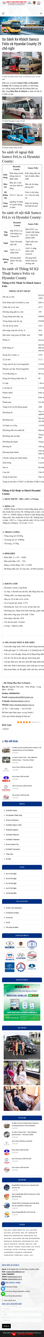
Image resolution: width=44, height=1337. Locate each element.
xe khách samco (18, 1255)
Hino (26, 1233)
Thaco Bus (9, 854)
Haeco (22, 1233)
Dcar (24, 1230)
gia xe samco (7, 1233)
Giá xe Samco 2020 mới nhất (20, 795)
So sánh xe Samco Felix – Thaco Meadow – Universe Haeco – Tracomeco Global (25, 758)
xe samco (26, 1255)
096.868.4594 (25, 1334)
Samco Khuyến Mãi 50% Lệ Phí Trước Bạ (23, 1212)
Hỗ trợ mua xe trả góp (10, 1287)
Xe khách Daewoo (12, 830)
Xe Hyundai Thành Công (14, 815)
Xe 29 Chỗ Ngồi (11, 878)
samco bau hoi (14, 1244)
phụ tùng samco (17, 1241)
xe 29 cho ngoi (8, 1249)
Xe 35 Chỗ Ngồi (11, 883)
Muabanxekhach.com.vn (20, 701)
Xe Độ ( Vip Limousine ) (14, 908)
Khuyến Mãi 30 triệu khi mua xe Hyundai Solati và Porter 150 (25, 1186)
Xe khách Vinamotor (13, 839)
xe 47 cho (15, 1249)
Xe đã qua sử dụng (12, 913)
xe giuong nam (18, 1252)
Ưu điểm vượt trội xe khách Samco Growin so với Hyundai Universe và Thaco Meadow (26, 749)
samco (36, 1241)
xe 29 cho (37, 1246)
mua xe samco (8, 1238)
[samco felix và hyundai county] (22, 63)
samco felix (22, 1244)
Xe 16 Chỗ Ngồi (11, 874)
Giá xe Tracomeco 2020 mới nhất (22, 786)
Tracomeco (17, 1246)
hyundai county (8, 1235)
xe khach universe (8, 1255)
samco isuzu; (29, 1244)
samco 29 (6, 1244)
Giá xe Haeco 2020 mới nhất (20, 776)
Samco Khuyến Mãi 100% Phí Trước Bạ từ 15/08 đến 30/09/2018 (26, 1195)
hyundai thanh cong (18, 1235)
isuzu (35, 1235)
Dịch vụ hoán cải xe (10, 1300)
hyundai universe (28, 1235)
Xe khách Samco (11, 810)
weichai (28, 1246)
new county (25, 1238)
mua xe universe (16, 1238)
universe (23, 1246)
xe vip (31, 1255)
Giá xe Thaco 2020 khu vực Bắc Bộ (22, 767)
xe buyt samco (31, 1249)
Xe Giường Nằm (11, 893)
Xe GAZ (8, 859)
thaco (5, 1246)
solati (35, 1244)
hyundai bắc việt (32, 1233)
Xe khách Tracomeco (13, 849)
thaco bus (10, 1246)
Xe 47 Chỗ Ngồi (11, 888)
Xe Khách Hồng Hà (12, 835)
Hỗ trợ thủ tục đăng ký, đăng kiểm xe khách (17, 1291)
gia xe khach (33, 1230)
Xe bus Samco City (12, 844)
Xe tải (8, 922)
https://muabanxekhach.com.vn (22, 705)
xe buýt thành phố (8, 1252)
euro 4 (27, 1230)
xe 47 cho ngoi (22, 1249)
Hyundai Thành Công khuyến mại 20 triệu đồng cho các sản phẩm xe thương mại (25, 1204)
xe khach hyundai (27, 1252)
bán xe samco (7, 1230)
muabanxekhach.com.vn (14, 1277)
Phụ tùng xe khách (12, 927)
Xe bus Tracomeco (12, 820)
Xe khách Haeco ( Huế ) (14, 825)
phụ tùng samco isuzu (28, 1241)
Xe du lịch (9, 918)
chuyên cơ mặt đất (17, 1230)
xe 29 (32, 1246)
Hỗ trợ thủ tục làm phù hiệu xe (13, 1296)
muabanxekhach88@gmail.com (20, 697)
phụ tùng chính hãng (34, 1238)
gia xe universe (16, 1233)
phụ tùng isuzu (8, 1241)
